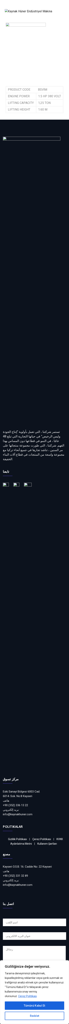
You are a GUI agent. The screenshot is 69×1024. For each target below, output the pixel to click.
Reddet (34, 1015)
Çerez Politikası (27, 996)
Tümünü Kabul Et (34, 1005)
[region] (34, 992)
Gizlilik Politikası (17, 839)
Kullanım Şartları (47, 843)
